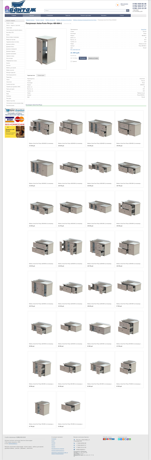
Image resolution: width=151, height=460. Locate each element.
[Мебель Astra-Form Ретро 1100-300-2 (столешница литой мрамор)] (71, 327)
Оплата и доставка (86, 15)
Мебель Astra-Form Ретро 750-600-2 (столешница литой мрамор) (131, 384)
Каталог (32, 15)
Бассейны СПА (10, 32)
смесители (29, 448)
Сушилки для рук (10, 84)
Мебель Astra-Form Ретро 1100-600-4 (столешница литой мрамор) (73, 263)
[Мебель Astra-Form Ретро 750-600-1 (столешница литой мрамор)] (42, 407)
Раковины (8, 96)
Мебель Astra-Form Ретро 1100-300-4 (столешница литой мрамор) (132, 303)
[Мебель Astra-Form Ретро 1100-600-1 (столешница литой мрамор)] (42, 287)
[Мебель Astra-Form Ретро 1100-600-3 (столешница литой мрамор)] (100, 247)
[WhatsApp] (130, 439)
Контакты (103, 15)
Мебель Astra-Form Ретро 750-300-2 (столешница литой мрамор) (73, 424)
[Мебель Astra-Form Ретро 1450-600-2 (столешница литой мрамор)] (129, 127)
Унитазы (8, 91)
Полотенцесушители (11, 74)
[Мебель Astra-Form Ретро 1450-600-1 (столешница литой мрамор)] (42, 167)
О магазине (50, 15)
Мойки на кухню (10, 70)
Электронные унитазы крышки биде (14, 103)
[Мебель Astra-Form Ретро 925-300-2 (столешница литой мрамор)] (71, 367)
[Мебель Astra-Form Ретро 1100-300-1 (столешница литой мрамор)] (100, 327)
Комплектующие (10, 105)
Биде (7, 93)
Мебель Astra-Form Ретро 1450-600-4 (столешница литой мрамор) (73, 143)
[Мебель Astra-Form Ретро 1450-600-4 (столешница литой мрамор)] (71, 127)
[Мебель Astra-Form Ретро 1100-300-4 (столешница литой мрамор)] (129, 287)
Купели (8, 63)
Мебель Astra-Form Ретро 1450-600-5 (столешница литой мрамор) (44, 143)
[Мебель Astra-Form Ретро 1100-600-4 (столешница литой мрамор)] (71, 247)
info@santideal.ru (12, 443)
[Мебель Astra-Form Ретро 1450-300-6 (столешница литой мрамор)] (71, 167)
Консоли (8, 65)
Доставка (53, 442)
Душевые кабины (10, 44)
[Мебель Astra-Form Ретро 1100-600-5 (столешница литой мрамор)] (42, 247)
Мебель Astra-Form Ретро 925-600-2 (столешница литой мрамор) (131, 343)
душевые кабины (9, 448)
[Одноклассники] (123, 439)
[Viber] (128, 439)
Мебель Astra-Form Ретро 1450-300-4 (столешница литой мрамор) (132, 183)
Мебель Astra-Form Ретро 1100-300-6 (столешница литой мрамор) (73, 303)
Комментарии (41, 75)
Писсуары (8, 98)
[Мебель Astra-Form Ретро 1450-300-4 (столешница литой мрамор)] (129, 167)
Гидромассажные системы (12, 41)
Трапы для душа (10, 89)
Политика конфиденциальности (58, 450)
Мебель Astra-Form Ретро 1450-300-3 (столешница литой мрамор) (44, 223)
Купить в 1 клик (93, 58)
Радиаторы (9, 77)
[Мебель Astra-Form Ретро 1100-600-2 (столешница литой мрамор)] (129, 247)
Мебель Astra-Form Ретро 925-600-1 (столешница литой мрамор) (44, 384)
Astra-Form (143, 29)
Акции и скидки (10, 23)
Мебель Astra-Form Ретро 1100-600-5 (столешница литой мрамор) (44, 263)
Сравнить (74, 61)
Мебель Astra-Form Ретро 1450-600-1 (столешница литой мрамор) (44, 183)
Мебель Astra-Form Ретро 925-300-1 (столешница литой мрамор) (102, 384)
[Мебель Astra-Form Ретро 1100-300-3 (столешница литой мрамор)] (42, 327)
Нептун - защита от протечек (13, 25)
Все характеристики (75, 49)
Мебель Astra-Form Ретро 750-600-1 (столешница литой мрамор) (44, 424)
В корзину (83, 58)
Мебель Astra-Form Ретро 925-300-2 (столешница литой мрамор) (73, 384)
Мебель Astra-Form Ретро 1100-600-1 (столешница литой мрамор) (44, 303)
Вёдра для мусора (10, 39)
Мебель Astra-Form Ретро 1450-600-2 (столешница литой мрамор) (132, 143)
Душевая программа (11, 53)
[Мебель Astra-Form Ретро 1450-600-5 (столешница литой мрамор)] (42, 127)
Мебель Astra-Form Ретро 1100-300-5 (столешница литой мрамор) (103, 303)
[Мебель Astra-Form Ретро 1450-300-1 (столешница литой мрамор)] (100, 207)
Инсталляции (9, 58)
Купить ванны (28, 446)
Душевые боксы (10, 46)
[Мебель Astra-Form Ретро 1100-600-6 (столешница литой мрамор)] (129, 207)
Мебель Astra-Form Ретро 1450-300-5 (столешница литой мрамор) (103, 183)
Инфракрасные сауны (11, 60)
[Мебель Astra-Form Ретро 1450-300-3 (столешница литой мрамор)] (42, 207)
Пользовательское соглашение (58, 448)
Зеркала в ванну (10, 56)
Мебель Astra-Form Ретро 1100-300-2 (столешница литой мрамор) (73, 343)
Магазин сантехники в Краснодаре (14, 446)
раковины (23, 448)
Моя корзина (124, 4)
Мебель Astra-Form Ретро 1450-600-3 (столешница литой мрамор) (103, 143)
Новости (53, 444)
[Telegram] (125, 439)
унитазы (17, 448)
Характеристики (31, 75)
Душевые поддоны (10, 51)
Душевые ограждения (11, 49)
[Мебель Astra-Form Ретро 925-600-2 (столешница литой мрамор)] (129, 327)
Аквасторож (9, 27)
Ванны (7, 34)
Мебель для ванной (11, 67)
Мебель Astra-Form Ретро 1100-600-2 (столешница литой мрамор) (132, 263)
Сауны (7, 79)
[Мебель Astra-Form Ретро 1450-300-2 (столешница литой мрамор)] (71, 207)
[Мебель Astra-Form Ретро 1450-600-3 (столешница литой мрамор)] (100, 127)
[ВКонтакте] (121, 439)
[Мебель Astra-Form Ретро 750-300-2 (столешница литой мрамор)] (71, 407)
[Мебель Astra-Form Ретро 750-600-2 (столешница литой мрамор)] (129, 367)
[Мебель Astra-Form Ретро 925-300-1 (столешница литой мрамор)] (100, 367)
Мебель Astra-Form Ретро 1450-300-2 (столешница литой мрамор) (73, 223)
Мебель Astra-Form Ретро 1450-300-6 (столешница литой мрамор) (73, 183)
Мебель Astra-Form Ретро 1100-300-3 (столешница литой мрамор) (44, 343)
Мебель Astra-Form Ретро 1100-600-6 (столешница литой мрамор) (132, 223)
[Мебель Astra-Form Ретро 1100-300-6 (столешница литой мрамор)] (71, 287)
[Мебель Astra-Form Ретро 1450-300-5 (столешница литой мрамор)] (100, 167)
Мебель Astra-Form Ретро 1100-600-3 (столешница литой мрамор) (103, 263)
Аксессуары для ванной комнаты (14, 30)
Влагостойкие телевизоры (12, 37)
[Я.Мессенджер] (119, 439)
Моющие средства (10, 72)
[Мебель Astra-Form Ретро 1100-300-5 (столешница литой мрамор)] (100, 287)
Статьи (122, 15)
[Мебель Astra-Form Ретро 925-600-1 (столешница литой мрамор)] (42, 367)
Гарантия (67, 15)
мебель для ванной (38, 446)
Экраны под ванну (10, 100)
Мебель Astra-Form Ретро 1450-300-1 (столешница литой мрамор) (103, 223)
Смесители (9, 82)
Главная (14, 15)
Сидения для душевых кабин (13, 86)
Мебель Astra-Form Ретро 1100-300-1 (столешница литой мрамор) (103, 343)
